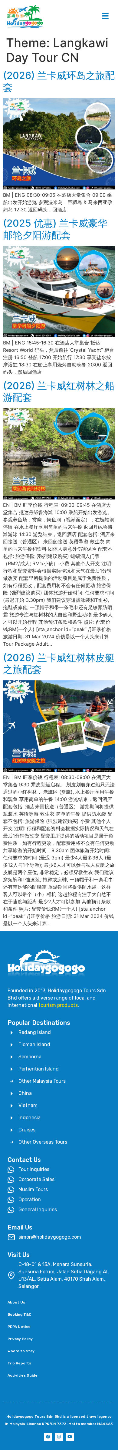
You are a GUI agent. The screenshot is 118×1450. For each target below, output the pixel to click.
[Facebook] (48, 1437)
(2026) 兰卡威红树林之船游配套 (59, 391)
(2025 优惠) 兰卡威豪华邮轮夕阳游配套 (55, 229)
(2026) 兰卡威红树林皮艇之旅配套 (59, 663)
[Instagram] (59, 1437)
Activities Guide (23, 1375)
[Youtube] (70, 1437)
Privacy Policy (20, 1339)
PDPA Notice (19, 1327)
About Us (16, 1302)
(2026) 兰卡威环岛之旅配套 (59, 81)
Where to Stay (21, 1351)
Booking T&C (19, 1314)
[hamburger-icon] (105, 16)
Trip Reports (19, 1363)
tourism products (58, 1005)
